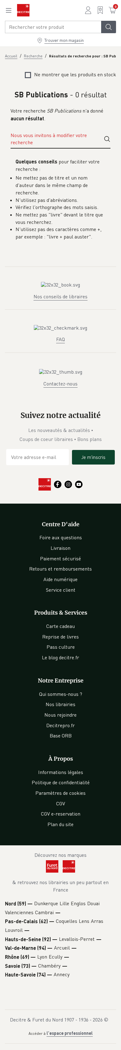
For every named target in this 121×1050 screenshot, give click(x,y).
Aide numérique (60, 579)
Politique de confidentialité (61, 782)
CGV (60, 803)
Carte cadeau (60, 626)
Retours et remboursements (60, 569)
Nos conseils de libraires (60, 296)
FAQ (60, 339)
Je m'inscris (93, 457)
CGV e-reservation (60, 814)
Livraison (60, 548)
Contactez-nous (60, 383)
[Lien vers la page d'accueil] (23, 10)
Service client (60, 590)
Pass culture (61, 647)
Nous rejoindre (60, 715)
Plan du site (60, 824)
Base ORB (61, 735)
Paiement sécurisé (60, 558)
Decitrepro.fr (60, 725)
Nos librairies (60, 704)
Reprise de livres (60, 637)
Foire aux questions (60, 537)
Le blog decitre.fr (60, 657)
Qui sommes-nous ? (60, 694)
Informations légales (60, 772)
